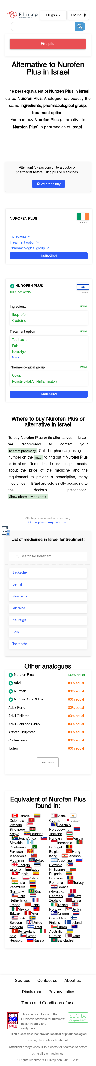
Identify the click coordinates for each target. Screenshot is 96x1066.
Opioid (17, 375)
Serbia (76, 909)
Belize (39, 860)
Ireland (62, 905)
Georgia (24, 865)
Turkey (78, 883)
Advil (17, 683)
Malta (61, 816)
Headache (19, 596)
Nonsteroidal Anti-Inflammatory (35, 381)
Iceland (76, 923)
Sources (22, 981)
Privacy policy (61, 992)
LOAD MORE (48, 762)
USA (21, 918)
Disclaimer (31, 992)
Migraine (18, 608)
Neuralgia (19, 352)
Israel (38, 927)
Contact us (47, 981)
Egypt (35, 869)
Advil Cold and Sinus (24, 724)
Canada (24, 816)
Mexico (23, 909)
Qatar (76, 936)
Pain (15, 346)
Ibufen (13, 748)
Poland (34, 878)
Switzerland (26, 931)
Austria (78, 838)
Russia (38, 940)
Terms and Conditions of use (48, 1003)
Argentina (64, 860)
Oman (62, 927)
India (21, 883)
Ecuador (36, 834)
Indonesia (64, 843)
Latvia (76, 900)
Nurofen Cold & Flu (28, 699)
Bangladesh (66, 940)
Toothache (19, 340)
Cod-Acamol (17, 740)
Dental (17, 584)
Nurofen (19, 691)
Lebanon (74, 856)
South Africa (27, 838)
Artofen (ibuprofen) (22, 732)
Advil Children (18, 716)
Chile (21, 896)
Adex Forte (16, 707)
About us (72, 981)
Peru (34, 914)
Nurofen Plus (23, 218)
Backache (19, 572)
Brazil (38, 891)
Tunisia (23, 874)
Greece (63, 914)
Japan (75, 820)
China (35, 905)
